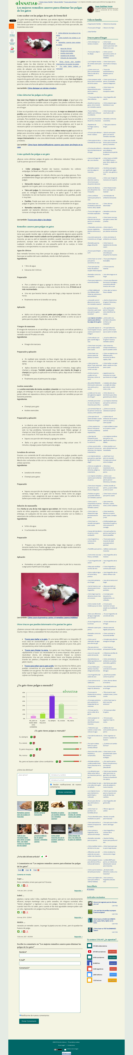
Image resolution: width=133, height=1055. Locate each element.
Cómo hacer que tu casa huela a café (109, 112)
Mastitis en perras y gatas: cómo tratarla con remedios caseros (94, 105)
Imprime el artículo (12, 43)
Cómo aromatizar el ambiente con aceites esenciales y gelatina (109, 661)
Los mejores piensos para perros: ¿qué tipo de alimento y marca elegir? (94, 459)
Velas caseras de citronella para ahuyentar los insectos (110, 253)
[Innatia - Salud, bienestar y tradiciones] (26, 3)
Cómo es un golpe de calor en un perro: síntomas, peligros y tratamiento (94, 469)
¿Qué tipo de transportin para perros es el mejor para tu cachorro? (95, 439)
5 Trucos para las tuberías (108, 267)
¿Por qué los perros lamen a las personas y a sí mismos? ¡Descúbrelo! (110, 764)
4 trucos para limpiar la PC (94, 252)
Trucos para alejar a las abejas (39, 220)
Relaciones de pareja (110, 24)
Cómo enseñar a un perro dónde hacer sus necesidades (110, 448)
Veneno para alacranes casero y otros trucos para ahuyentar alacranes (94, 181)
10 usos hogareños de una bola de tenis (110, 615)
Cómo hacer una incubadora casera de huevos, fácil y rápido (94, 205)
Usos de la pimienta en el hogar (94, 581)
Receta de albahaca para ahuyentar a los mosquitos (94, 190)
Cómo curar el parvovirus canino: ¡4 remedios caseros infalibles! (53, 617)
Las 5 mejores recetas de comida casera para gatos (74, 815)
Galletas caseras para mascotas (109, 550)
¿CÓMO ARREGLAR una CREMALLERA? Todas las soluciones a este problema (94, 293)
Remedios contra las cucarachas (109, 120)
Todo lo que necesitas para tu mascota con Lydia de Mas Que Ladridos (110, 794)
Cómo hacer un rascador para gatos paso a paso (94, 523)
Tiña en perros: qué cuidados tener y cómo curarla (110, 694)
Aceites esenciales (66, 53)
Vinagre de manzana (67, 51)
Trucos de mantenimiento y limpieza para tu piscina (108, 72)
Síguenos (113, 969)
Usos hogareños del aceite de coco (94, 676)
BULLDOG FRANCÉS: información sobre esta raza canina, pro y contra (95, 386)
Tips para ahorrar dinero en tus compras (95, 648)
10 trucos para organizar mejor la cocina (108, 720)
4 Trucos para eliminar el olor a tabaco (95, 133)
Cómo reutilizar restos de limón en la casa (95, 847)
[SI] (31, 737)
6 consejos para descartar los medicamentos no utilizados (108, 597)
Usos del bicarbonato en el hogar (110, 687)
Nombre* (23, 952)
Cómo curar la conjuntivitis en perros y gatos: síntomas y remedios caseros (94, 505)
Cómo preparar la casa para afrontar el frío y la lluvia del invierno (95, 862)
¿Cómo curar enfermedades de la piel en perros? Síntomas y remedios (109, 479)
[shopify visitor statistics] (66, 1053)
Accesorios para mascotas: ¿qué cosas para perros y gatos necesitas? (94, 311)
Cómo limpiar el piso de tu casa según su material (109, 190)
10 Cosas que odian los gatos (109, 711)
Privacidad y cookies (74, 1042)
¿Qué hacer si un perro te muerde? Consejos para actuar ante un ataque (109, 459)
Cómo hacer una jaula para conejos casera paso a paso (94, 347)
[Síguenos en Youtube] (89, 951)
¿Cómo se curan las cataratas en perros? (109, 410)
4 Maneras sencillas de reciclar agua (110, 654)
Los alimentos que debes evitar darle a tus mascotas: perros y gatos (95, 774)
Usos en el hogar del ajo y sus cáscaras (94, 159)
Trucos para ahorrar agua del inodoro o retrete (94, 803)
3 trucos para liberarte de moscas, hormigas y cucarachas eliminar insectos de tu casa (110, 283)
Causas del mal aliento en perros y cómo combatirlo (95, 533)
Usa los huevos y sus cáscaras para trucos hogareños (94, 588)
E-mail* (22, 960)
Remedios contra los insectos (94, 634)
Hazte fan (113, 963)
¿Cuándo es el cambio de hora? (110, 744)
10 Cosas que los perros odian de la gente (93, 712)
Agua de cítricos (66, 48)
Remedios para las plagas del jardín (93, 244)
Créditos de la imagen (72, 1049)
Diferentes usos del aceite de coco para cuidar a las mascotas (94, 854)
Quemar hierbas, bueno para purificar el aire (110, 840)
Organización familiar (94, 24)
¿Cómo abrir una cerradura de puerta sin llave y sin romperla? (109, 321)
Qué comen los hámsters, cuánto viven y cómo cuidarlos (110, 503)
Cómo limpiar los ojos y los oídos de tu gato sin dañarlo (74, 838)
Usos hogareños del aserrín (109, 98)
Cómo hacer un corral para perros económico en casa (94, 261)
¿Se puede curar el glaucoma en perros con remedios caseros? (95, 302)
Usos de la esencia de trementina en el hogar (95, 238)
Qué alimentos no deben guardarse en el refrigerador (94, 661)
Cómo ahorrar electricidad (107, 204)
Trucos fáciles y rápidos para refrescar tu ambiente (94, 113)
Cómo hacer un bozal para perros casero (110, 495)
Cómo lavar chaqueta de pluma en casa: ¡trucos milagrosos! (94, 488)
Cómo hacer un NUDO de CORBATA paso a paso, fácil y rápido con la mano (110, 161)
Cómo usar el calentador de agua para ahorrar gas (93, 641)
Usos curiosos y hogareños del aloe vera (109, 880)
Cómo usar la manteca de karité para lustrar (95, 871)
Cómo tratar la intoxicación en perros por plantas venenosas (110, 229)
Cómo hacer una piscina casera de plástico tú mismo (93, 355)
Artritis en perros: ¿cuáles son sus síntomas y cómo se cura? (94, 376)
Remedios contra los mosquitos (94, 275)
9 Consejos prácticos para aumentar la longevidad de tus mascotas (94, 703)
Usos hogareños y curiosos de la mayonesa (93, 541)
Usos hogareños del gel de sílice (109, 802)
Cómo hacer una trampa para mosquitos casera (108, 89)
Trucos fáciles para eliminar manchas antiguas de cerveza (94, 669)
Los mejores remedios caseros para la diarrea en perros (95, 478)
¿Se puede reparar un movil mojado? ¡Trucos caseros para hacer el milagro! (95, 331)
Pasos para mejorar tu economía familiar (95, 281)
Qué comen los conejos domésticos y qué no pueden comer (110, 347)
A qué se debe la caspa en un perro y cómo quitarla (110, 428)
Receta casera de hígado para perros (109, 628)
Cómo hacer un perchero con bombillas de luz (93, 811)
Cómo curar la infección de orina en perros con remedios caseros (94, 220)
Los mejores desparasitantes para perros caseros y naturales (94, 90)
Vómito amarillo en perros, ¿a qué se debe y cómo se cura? (110, 488)
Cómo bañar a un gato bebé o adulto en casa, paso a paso (110, 365)
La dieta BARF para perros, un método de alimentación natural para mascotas (110, 863)
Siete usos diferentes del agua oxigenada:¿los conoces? (94, 616)
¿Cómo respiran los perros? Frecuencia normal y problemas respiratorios (94, 429)
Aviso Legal (61, 1045)
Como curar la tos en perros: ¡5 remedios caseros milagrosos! (109, 81)
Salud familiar (92, 32)
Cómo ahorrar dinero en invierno (110, 681)
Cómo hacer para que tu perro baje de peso (110, 847)
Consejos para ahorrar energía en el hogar (110, 640)
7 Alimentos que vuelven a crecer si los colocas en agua (94, 730)
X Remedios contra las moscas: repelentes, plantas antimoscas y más (95, 230)
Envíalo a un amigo (12, 35)
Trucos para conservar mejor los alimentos (95, 687)
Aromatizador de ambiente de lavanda (109, 197)
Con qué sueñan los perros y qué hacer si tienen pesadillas (109, 533)
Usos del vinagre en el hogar (110, 275)
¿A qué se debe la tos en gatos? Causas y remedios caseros (40, 839)
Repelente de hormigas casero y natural (93, 126)
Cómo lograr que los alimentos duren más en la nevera (94, 596)
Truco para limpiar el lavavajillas (109, 260)
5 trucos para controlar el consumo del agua (109, 669)
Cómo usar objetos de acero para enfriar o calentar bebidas (95, 880)
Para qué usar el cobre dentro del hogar (110, 823)
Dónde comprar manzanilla (39, 814)
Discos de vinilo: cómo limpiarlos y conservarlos (95, 753)
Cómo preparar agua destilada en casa (109, 104)
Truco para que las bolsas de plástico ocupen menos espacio (95, 268)
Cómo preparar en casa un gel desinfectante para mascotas (93, 721)
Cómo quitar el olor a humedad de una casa (94, 141)
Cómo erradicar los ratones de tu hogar (109, 853)
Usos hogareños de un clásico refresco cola (110, 573)
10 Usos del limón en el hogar (109, 623)
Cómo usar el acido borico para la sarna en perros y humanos (110, 142)
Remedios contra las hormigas (109, 212)
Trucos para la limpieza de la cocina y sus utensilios (94, 694)
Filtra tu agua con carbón (108, 810)
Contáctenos (71, 1045)
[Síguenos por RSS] (89, 980)
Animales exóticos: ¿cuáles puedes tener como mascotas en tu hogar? (94, 764)
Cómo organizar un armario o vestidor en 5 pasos (109, 738)
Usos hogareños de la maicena (110, 556)
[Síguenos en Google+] (89, 968)
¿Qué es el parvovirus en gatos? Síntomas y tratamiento (110, 302)
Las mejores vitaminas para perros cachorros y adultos (110, 403)
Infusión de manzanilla (68, 58)
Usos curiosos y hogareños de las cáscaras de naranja (94, 832)
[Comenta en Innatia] (89, 945)
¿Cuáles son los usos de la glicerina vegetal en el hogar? (94, 395)
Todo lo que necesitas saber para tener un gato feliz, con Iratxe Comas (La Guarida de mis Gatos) (23, 841)
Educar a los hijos (109, 28)
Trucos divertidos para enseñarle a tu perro (95, 818)
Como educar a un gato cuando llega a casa (94, 340)
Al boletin (90, 889)
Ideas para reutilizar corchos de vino (94, 567)
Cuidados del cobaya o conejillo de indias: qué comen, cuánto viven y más (109, 386)
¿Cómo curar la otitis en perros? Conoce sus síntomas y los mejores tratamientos (95, 449)
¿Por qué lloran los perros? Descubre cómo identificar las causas (109, 311)
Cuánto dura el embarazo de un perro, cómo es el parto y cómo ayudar (110, 419)
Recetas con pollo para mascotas (108, 818)
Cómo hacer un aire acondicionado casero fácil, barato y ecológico (110, 754)
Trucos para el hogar (70, 2)
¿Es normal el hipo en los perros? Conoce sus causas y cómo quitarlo (95, 411)
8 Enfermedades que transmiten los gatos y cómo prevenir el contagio (110, 524)
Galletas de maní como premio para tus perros (110, 730)
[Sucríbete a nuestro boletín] (89, 957)
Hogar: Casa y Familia (46, 2)
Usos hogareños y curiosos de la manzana (109, 832)
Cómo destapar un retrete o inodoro (42, 88)
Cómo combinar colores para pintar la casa (94, 198)
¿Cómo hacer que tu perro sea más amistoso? (109, 702)
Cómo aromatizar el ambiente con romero (110, 238)
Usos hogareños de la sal (110, 562)
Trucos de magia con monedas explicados (94, 212)
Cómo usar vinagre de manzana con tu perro (110, 179)
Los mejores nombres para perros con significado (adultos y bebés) (110, 439)
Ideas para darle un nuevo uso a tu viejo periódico (109, 588)
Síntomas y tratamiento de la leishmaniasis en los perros (109, 469)
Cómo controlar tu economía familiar (109, 634)
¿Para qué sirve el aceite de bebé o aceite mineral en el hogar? (95, 418)
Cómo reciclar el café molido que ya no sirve (95, 605)
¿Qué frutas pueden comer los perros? (109, 676)
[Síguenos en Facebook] (89, 962)
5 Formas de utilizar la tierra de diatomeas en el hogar (95, 150)
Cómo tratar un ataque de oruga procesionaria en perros (93, 514)
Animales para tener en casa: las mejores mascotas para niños (94, 403)
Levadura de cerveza (67, 56)
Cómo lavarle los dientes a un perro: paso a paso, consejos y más (110, 514)
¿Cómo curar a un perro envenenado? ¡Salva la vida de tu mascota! (94, 72)
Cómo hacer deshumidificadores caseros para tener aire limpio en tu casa (110, 45)
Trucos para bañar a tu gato (36, 639)
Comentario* (24, 968)
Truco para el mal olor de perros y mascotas (94, 120)
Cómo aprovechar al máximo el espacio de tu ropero (94, 824)
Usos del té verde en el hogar (95, 737)
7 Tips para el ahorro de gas (109, 125)
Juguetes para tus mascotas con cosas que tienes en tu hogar (110, 375)
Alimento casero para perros (94, 628)
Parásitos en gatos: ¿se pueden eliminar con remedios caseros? (58, 816)
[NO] (34, 737)
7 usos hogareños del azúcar (94, 562)
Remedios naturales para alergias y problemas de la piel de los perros (110, 151)
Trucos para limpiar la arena (36, 650)
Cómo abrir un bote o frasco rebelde (110, 291)
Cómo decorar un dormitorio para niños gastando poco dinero (110, 395)
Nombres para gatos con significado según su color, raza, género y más (110, 171)
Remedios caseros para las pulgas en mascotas (23, 815)
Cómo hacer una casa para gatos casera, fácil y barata (110, 219)
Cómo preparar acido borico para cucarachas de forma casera (95, 81)
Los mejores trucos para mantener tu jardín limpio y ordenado (94, 794)
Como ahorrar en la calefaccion (94, 681)
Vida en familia (58, 2)
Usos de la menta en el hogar (110, 581)
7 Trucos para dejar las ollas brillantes (95, 98)
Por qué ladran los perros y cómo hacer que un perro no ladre (110, 330)
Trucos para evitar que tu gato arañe (39, 666)
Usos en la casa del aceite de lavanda (93, 654)
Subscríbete (112, 952)
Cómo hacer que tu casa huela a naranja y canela (110, 63)
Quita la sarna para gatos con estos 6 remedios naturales (109, 134)
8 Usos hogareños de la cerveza (94, 623)
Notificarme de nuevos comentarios (35, 1015)
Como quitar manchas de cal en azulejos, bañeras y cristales (58, 839)
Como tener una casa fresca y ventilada (94, 556)
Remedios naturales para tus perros (94, 839)
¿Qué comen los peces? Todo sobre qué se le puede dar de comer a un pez (95, 366)
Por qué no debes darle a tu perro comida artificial (93, 745)
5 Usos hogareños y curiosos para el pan (109, 567)
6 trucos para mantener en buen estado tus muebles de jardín (110, 607)
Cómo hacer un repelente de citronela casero (110, 245)
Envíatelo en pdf (12, 51)
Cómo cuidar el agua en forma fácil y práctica (94, 574)
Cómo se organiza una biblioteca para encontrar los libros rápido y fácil (110, 356)
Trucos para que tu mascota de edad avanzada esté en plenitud (109, 542)
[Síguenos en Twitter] (89, 974)
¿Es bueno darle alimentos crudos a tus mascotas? (110, 872)
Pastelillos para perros (95, 549)
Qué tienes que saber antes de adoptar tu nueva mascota (110, 785)
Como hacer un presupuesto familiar (109, 648)
